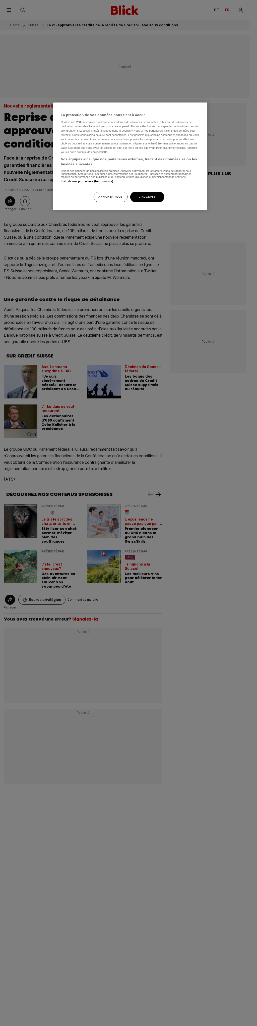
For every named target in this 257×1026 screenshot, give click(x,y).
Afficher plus (110, 196)
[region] (130, 156)
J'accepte (147, 196)
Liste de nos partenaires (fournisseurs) (87, 181)
